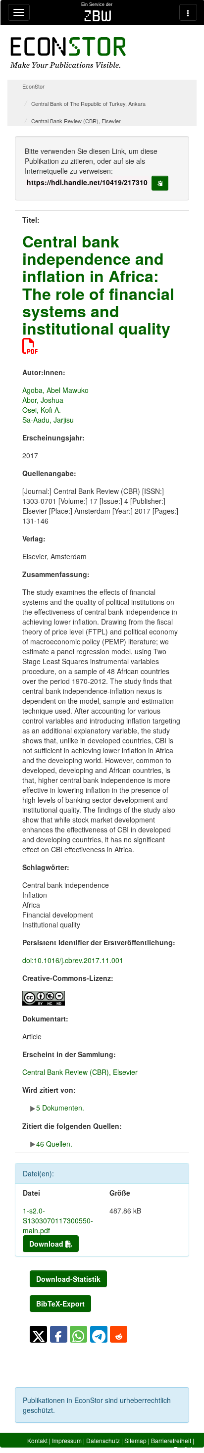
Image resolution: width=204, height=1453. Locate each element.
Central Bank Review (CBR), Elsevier (76, 121)
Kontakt (37, 1440)
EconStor (33, 86)
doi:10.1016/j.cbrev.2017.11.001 (72, 960)
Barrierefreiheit (171, 1440)
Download (47, 1244)
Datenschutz (103, 1440)
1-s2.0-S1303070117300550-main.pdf (58, 1220)
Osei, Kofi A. (41, 410)
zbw (98, 15)
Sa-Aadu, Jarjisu (48, 420)
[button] (38, 1334)
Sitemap (135, 1440)
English (184, 1449)
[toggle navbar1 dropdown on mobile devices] (19, 12)
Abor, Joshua (42, 400)
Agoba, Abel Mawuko (55, 390)
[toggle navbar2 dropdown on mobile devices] (188, 12)
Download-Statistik (68, 1279)
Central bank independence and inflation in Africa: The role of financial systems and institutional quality (98, 284)
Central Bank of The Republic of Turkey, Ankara (88, 103)
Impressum (67, 1440)
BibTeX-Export (60, 1303)
